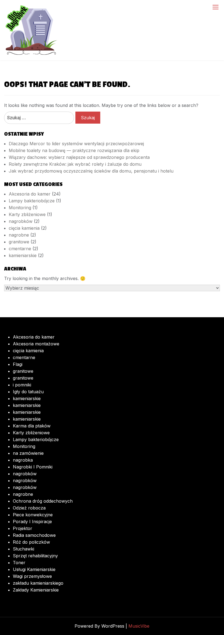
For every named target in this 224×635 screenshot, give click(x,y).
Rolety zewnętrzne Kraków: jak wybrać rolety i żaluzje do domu (75, 164)
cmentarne (20, 248)
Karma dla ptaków (32, 426)
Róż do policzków (31, 542)
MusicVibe (138, 626)
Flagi (17, 364)
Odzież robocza (29, 508)
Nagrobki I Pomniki (32, 467)
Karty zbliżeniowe (27, 214)
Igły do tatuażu (28, 391)
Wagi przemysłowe (32, 576)
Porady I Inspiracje (32, 521)
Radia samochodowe (34, 535)
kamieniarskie (23, 255)
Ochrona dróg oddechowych (43, 501)
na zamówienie (28, 453)
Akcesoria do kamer (30, 194)
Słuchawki (23, 549)
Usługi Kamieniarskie (34, 569)
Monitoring (20, 207)
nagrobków (21, 221)
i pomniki (22, 385)
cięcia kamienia (24, 228)
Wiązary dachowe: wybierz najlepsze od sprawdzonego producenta (79, 157)
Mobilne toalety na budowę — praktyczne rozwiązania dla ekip (74, 150)
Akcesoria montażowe (36, 343)
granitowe (19, 241)
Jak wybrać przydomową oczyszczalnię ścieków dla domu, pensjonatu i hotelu (91, 171)
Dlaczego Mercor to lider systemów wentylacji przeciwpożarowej (76, 143)
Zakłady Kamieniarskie (36, 590)
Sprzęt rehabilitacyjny (35, 555)
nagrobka (23, 460)
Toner (19, 562)
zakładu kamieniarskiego (38, 583)
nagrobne (19, 235)
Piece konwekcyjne (33, 514)
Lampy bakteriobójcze (32, 200)
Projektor (22, 528)
